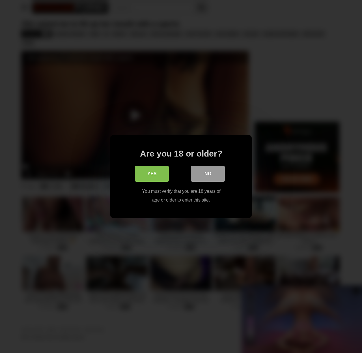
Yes (152, 173)
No (207, 173)
